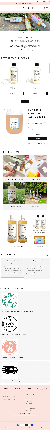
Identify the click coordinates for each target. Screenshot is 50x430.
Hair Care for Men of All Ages (12, 262)
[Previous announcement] (2, 3)
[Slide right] (27, 98)
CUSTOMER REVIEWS (18, 402)
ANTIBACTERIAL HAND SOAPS (13, 179)
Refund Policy (6, 396)
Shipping (29, 125)
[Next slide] (26, 32)
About (44, 1)
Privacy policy (27, 427)
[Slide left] (22, 98)
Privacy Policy (6, 393)
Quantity (29, 127)
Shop (15, 399)
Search (4, 391)
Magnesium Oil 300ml (12, 86)
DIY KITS (39, 246)
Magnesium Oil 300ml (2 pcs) (39, 230)
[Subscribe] (34, 417)
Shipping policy (41, 427)
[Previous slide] (20, 32)
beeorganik (8, 427)
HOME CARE (35, 179)
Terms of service (34, 427)
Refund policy (21, 427)
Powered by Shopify (13, 427)
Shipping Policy (6, 399)
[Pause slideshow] (29, 32)
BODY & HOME (35, 206)
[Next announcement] (47, 3)
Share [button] (30, 143)
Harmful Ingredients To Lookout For (35, 262)
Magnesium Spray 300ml (35, 86)
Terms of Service (6, 402)
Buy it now (37, 138)
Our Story (39, 1)
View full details (41, 143)
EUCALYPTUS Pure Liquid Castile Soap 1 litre (17, 245)
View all (25, 101)
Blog (49, 1)
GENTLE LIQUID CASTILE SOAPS (14, 206)
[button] (2, 8)
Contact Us (16, 391)
